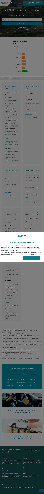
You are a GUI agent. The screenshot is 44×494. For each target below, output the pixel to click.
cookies (32, 254)
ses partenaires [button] (23, 245)
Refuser (12, 258)
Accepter (31, 258)
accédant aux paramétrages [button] (6, 254)
